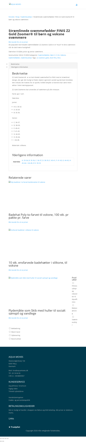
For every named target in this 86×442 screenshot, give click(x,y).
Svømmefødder (44, 55)
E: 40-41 (52, 160)
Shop (17, 17)
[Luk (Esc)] (8, 438)
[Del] (5, 438)
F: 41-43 (59, 160)
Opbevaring (15, 335)
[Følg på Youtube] (24, 423)
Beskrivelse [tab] (15, 64)
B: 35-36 (32, 160)
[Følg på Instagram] (19, 423)
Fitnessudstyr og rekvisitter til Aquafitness (74, 294)
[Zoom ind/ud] (1, 438)
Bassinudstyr (16, 339)
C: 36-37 (38, 160)
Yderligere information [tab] (19, 67)
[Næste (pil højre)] (3, 441)
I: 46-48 (29, 163)
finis (59, 58)
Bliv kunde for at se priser (18, 42)
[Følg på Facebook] (15, 423)
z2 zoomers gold (43, 58)
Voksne (63, 55)
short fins (53, 58)
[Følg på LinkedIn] (10, 423)
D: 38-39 (45, 160)
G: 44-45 (66, 160)
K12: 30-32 (37, 163)
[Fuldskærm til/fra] (3, 438)
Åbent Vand (15, 332)
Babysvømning (74, 311)
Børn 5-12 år (55, 55)
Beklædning (15, 328)
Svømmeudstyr (26, 17)
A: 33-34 (25, 160)
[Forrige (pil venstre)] (1, 441)
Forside (11, 17)
